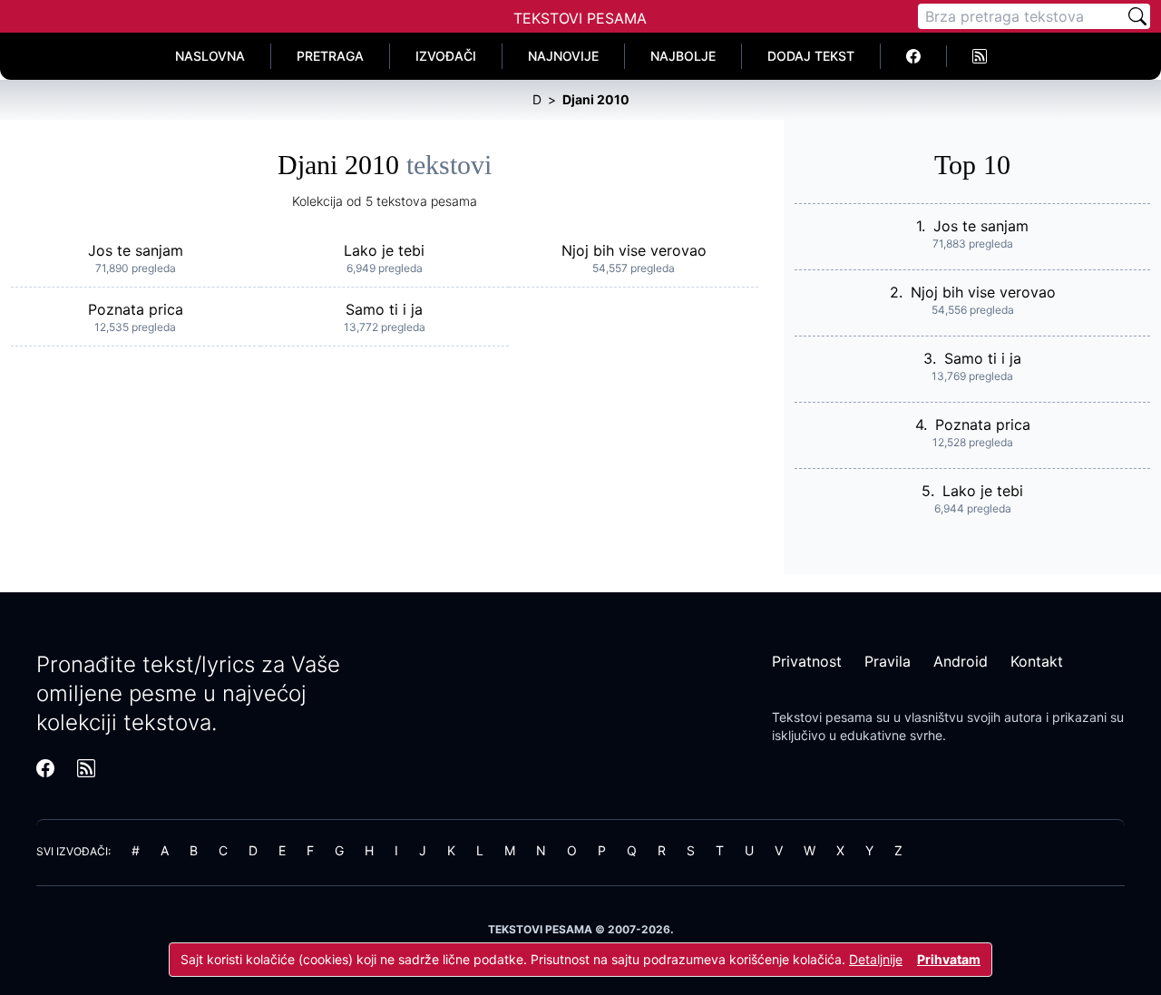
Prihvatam (949, 959)
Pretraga (330, 55)
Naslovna (210, 55)
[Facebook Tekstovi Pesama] (914, 56)
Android (960, 661)
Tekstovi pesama (822, 717)
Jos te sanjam (135, 250)
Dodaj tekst (810, 55)
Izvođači (445, 55)
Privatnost (807, 661)
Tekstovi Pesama (580, 18)
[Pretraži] (1137, 16)
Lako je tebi (384, 250)
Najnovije (563, 55)
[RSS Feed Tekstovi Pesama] (979, 56)
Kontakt (1036, 661)
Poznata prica (135, 309)
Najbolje (683, 55)
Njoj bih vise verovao (634, 250)
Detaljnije (875, 959)
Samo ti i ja (384, 309)
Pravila (887, 661)
